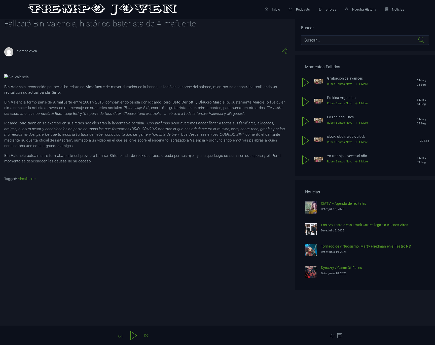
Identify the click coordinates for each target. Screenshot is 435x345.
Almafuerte (27, 179)
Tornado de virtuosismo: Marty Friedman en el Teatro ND (366, 246)
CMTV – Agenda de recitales (343, 203)
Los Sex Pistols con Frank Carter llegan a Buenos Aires (364, 225)
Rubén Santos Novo (339, 84)
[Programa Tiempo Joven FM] (102, 9)
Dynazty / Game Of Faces (341, 268)
